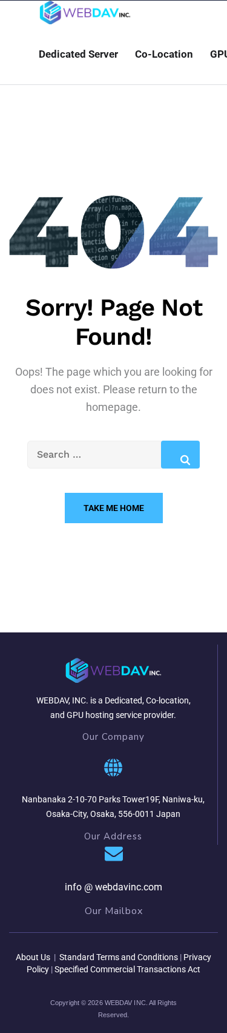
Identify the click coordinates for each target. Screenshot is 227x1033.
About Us (33, 957)
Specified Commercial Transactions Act (127, 969)
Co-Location (164, 54)
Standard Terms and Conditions (118, 957)
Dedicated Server (78, 54)
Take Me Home (114, 508)
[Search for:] (113, 454)
